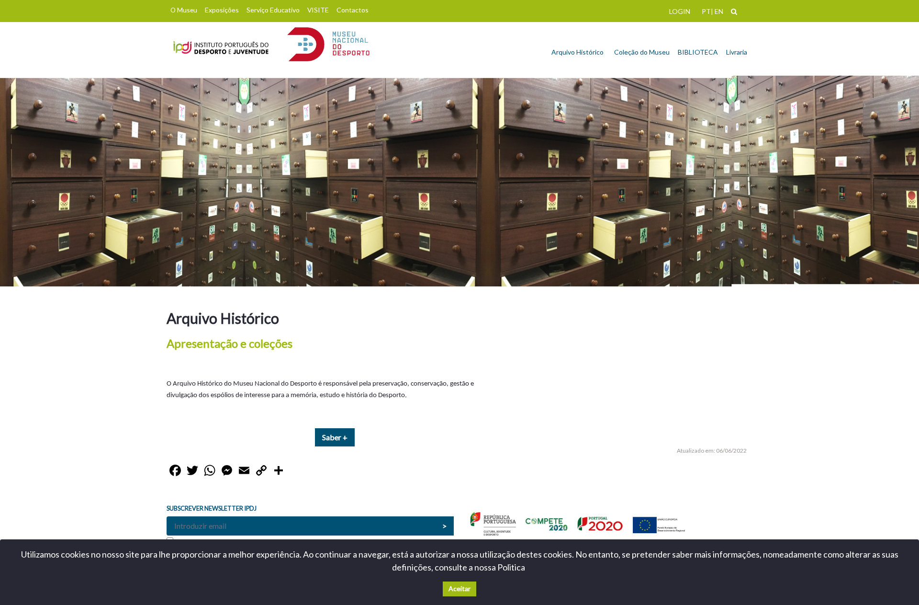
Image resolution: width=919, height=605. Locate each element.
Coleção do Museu (642, 52)
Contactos (352, 10)
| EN (717, 11)
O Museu (183, 10)
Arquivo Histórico (577, 52)
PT (706, 11)
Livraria (736, 52)
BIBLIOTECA (698, 52)
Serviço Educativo (273, 10)
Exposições (222, 10)
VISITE (318, 10)
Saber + (334, 437)
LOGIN (679, 11)
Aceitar (459, 588)
